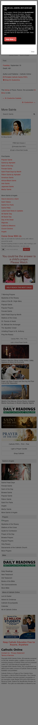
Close (32, 52)
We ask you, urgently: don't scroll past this (18, 8)
